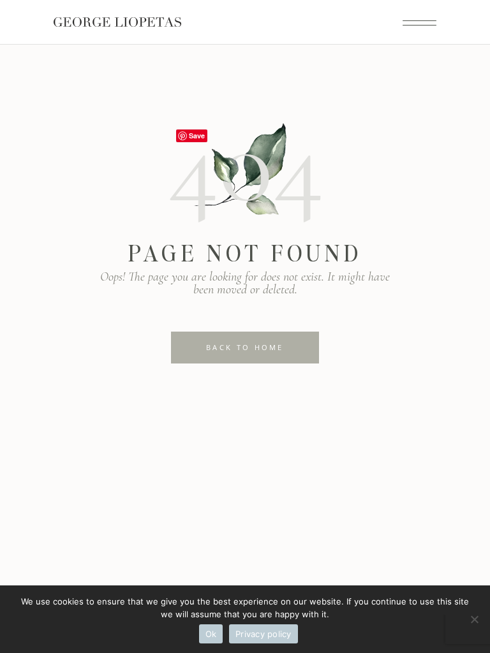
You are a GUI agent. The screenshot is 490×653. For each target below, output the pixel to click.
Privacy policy (263, 634)
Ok (211, 634)
